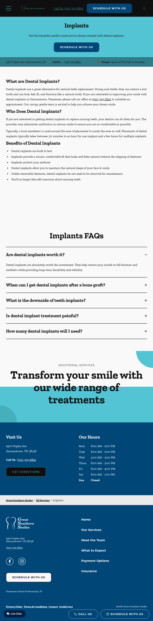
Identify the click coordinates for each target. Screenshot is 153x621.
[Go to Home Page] (33, 8)
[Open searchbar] (144, 8)
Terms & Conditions (35, 606)
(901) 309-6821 (72, 62)
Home (86, 519)
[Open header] (9, 8)
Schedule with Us (109, 8)
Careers (53, 606)
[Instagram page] (22, 561)
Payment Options (95, 561)
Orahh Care (66, 606)
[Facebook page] (9, 561)
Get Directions (26, 472)
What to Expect (93, 550)
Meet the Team (93, 540)
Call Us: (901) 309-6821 (68, 8)
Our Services (91, 530)
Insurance (89, 571)
